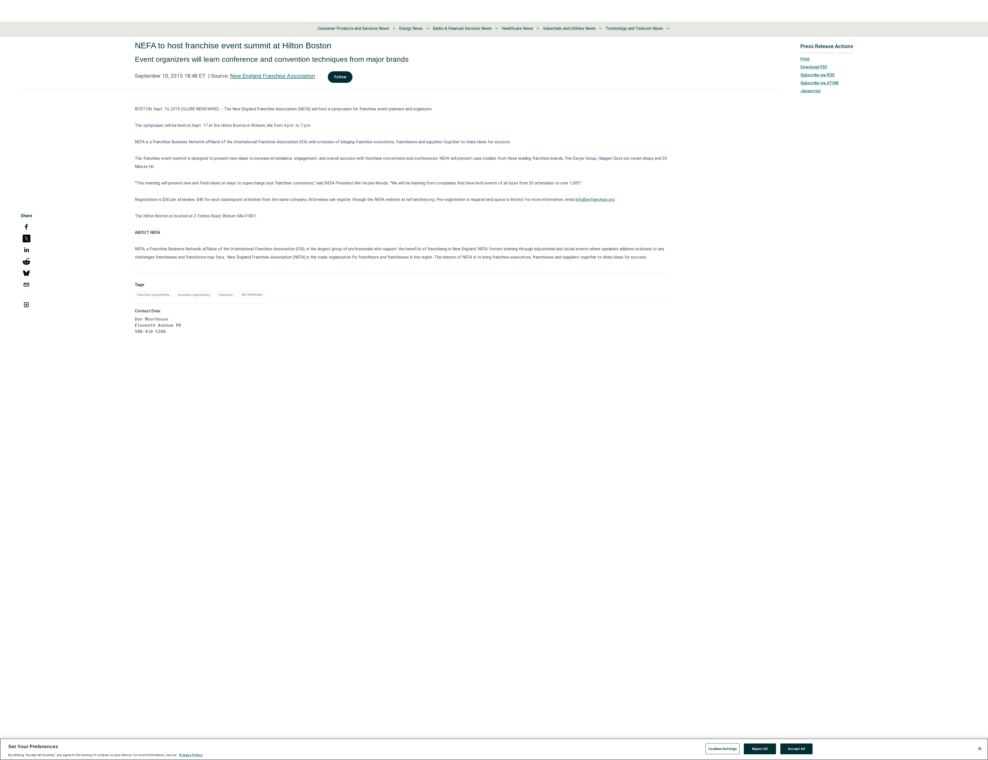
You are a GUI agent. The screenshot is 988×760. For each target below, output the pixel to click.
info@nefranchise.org (595, 199)
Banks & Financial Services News (462, 28)
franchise (226, 295)
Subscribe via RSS (817, 75)
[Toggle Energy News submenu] (427, 28)
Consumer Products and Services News (353, 28)
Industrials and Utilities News (569, 28)
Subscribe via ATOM (819, 83)
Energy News (411, 28)
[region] (494, 749)
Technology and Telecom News (634, 28)
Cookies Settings (722, 748)
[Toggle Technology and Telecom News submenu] (668, 28)
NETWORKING (252, 295)
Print (805, 59)
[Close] (979, 748)
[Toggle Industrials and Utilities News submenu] (600, 28)
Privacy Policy (190, 755)
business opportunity (194, 295)
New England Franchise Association (272, 76)
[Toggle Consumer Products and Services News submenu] (393, 28)
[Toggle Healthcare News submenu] (538, 28)
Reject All (760, 748)
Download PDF (814, 67)
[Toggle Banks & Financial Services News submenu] (496, 28)
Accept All (796, 748)
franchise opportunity (153, 295)
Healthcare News (517, 28)
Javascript (810, 91)
